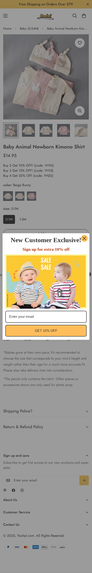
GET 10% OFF (46, 331)
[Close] (84, 238)
